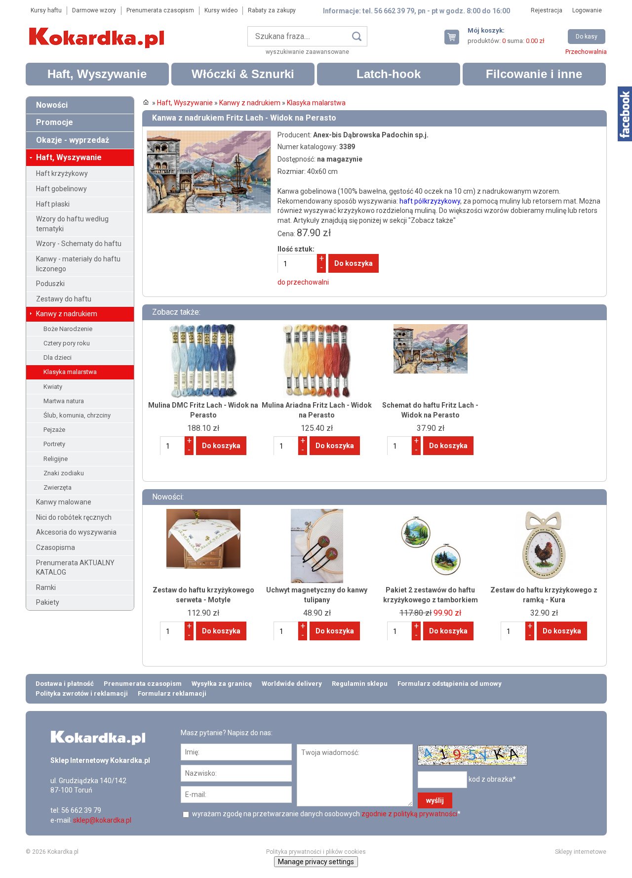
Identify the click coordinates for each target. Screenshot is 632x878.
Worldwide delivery (292, 683)
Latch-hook (388, 74)
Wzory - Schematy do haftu (78, 244)
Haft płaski (53, 204)
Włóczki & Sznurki (243, 74)
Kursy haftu (46, 10)
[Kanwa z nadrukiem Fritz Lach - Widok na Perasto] (209, 135)
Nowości (52, 105)
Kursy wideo (220, 10)
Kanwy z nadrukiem (66, 314)
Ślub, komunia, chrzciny (77, 415)
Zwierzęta (57, 487)
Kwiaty (52, 386)
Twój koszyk (456, 36)
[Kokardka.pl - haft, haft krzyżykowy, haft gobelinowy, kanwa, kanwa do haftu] (98, 31)
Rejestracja (546, 10)
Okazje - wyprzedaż (72, 140)
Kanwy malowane (63, 502)
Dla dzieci (57, 357)
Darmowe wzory (94, 10)
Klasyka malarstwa (70, 372)
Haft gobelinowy (61, 189)
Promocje (54, 122)
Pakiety (47, 602)
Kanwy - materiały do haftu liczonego (78, 264)
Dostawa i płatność (65, 683)
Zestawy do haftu (63, 299)
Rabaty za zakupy (272, 10)
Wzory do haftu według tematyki (72, 224)
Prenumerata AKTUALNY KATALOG (75, 568)
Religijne (55, 458)
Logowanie (587, 10)
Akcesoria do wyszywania (76, 532)
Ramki (46, 587)
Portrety (54, 444)
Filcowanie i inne (534, 74)
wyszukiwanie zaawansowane (307, 51)
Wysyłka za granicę (222, 683)
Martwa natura (63, 401)
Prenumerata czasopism (160, 10)
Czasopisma (55, 547)
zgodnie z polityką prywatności (409, 814)
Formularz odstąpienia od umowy (449, 683)
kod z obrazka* (492, 779)
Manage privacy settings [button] (316, 862)
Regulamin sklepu (360, 683)
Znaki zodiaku (63, 473)
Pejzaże (54, 429)
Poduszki (50, 284)
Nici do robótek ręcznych (74, 517)
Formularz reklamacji (172, 693)
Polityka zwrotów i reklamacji (82, 693)
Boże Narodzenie (67, 329)
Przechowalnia (586, 51)
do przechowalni (303, 282)
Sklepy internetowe (580, 851)
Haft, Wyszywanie (97, 74)
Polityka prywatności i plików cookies (316, 851)
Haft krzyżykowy (62, 173)
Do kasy (586, 36)
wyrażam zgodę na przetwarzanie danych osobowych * (326, 814)
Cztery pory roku (66, 343)
